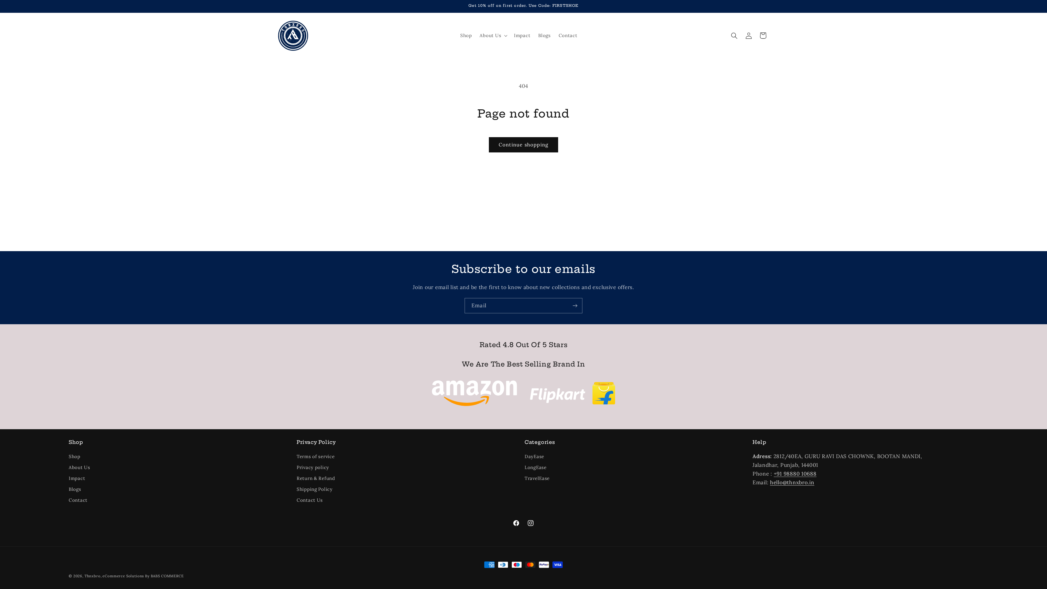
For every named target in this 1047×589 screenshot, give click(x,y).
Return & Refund (316, 478)
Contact (78, 500)
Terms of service (316, 456)
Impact (77, 478)
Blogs (75, 489)
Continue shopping (523, 145)
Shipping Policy (315, 489)
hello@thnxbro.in (792, 482)
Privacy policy (313, 467)
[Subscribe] (575, 305)
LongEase (536, 467)
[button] (493, 36)
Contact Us (310, 500)
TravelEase (537, 478)
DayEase (534, 456)
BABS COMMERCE (167, 576)
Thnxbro (93, 576)
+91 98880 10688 (795, 473)
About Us (79, 467)
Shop (74, 456)
